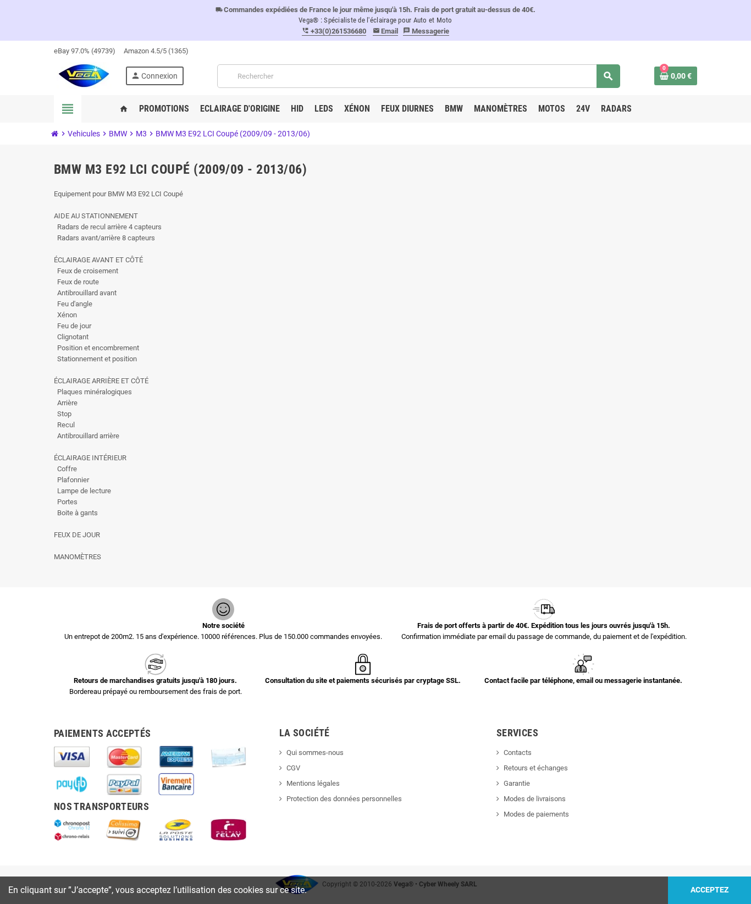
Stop (62, 414)
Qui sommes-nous (315, 752)
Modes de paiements (536, 814)
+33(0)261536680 (334, 31)
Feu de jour (72, 326)
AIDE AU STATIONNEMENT (96, 216)
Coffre (65, 469)
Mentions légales (313, 783)
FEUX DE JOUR (77, 535)
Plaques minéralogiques (93, 392)
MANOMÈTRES (77, 557)
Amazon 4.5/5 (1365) (156, 51)
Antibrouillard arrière (86, 436)
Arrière (66, 403)
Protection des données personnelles (344, 799)
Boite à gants (76, 513)
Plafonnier (71, 480)
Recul (64, 425)
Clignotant (71, 337)
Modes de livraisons (535, 799)
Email (386, 31)
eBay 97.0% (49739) (84, 51)
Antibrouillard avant (85, 293)
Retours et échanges (536, 768)
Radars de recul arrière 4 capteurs (108, 227)
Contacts (518, 752)
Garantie (517, 783)
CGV (293, 768)
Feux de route (76, 282)
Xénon (65, 315)
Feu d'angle (73, 304)
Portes (66, 502)
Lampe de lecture (82, 491)
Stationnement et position (95, 359)
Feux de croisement (86, 271)
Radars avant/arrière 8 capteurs (104, 238)
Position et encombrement (96, 348)
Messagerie (426, 31)
